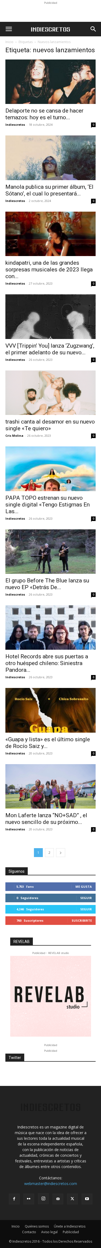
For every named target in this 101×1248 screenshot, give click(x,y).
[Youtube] (87, 1199)
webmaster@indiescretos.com (50, 1183)
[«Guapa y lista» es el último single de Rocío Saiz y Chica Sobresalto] (50, 710)
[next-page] (60, 852)
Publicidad (71, 1232)
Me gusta (83, 887)
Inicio (9, 42)
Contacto (29, 1232)
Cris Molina (14, 436)
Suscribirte (82, 920)
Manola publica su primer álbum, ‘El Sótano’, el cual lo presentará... (49, 190)
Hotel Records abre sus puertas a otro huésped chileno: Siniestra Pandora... (46, 663)
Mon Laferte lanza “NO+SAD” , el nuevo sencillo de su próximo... (46, 818)
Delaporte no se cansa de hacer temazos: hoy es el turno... (44, 114)
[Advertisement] (51, 12)
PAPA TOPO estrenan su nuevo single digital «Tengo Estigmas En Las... (47, 505)
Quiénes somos (37, 1226)
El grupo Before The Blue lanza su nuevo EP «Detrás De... (47, 583)
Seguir (86, 898)
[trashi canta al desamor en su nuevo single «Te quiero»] (50, 392)
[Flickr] (28, 1199)
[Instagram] (43, 1198)
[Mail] (58, 1199)
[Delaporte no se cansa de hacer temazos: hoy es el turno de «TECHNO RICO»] (50, 82)
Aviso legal (49, 1232)
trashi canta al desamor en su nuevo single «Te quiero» (50, 425)
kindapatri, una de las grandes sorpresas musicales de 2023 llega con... (49, 269)
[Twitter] (72, 1199)
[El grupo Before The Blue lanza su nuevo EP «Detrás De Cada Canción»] (50, 551)
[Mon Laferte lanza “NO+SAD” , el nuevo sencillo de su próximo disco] (50, 786)
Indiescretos (15, 125)
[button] (8, 29)
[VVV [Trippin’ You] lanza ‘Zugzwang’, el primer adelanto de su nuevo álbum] (50, 316)
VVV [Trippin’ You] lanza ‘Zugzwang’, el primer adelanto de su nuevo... (49, 349)
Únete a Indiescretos (69, 1226)
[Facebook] (14, 1199)
